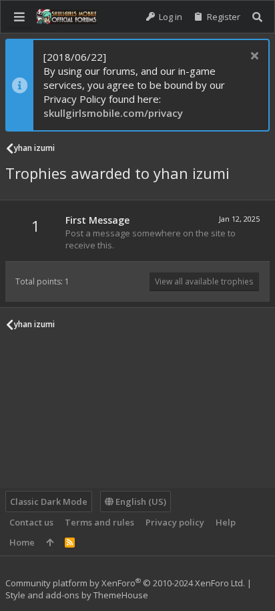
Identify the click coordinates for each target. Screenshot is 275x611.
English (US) (139, 501)
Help (226, 522)
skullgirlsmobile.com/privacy (113, 113)
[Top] (49, 542)
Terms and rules (99, 522)
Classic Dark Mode (48, 501)
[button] (19, 17)
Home (22, 542)
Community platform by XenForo (125, 583)
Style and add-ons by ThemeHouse (76, 595)
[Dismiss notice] (252, 57)
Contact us (31, 522)
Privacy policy (175, 522)
